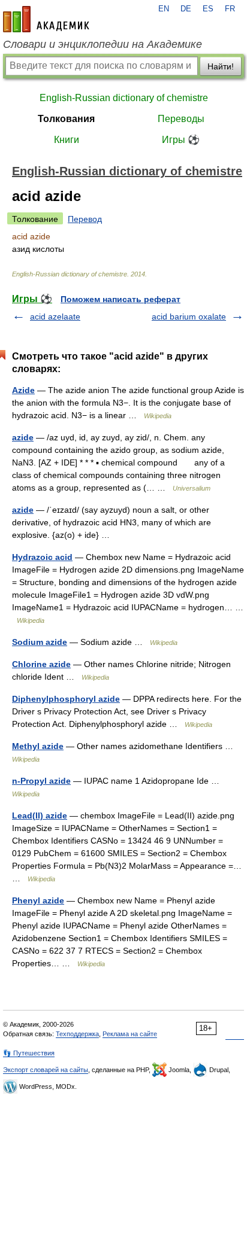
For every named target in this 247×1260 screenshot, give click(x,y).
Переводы (181, 119)
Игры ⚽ (181, 140)
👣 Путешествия (29, 1053)
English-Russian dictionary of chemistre (124, 98)
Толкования (66, 119)
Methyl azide (38, 746)
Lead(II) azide (39, 815)
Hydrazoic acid (42, 557)
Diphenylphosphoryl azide (66, 699)
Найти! (220, 66)
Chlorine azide (41, 664)
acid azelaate (55, 316)
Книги (66, 140)
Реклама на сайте (130, 1033)
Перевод (85, 219)
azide (23, 437)
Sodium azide (39, 642)
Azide (23, 390)
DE (185, 9)
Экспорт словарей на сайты (45, 1069)
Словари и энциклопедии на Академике (102, 44)
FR (230, 9)
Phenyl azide (38, 900)
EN (163, 9)
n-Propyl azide (41, 781)
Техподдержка (77, 1033)
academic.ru (46, 19)
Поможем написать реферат (120, 299)
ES (208, 9)
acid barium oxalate (189, 316)
